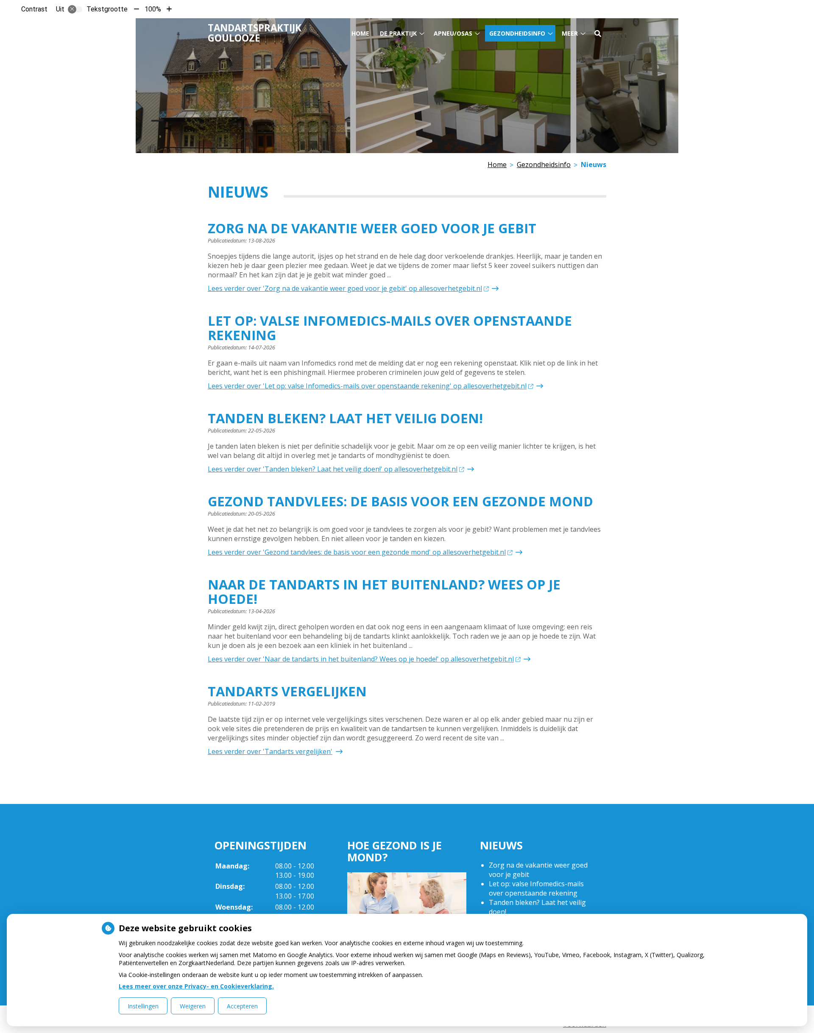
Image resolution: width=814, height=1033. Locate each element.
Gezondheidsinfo (517, 33)
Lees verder (345, 288)
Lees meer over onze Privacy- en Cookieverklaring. (196, 986)
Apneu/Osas (453, 33)
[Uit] (75, 9)
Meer (570, 33)
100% (153, 9)
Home (360, 33)
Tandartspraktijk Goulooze (254, 33)
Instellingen (143, 1006)
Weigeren (193, 1006)
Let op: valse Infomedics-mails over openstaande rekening (536, 888)
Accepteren (242, 1006)
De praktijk (398, 33)
